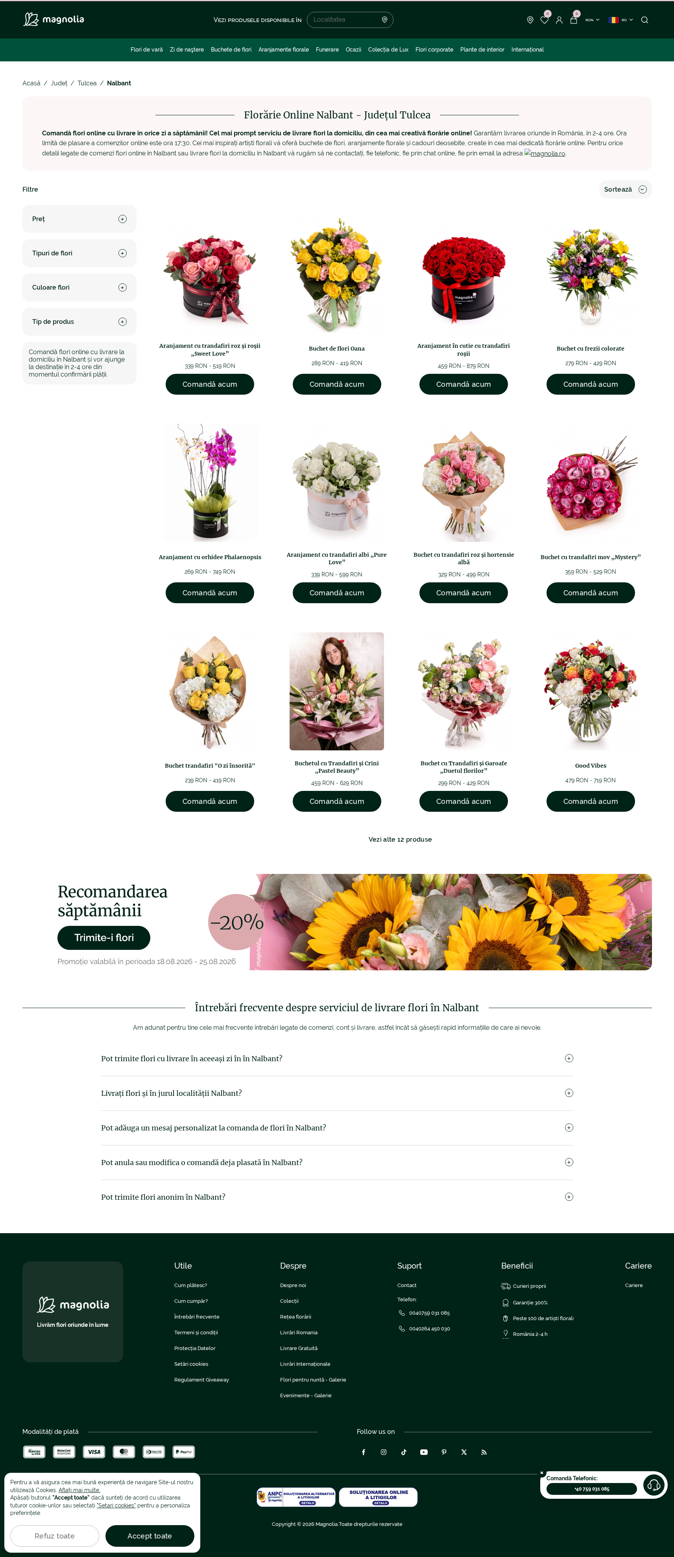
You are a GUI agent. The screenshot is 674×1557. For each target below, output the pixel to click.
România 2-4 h (530, 1334)
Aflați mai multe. (79, 1490)
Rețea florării (295, 1317)
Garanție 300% (530, 1303)
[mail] (544, 153)
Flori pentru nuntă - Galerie (313, 1380)
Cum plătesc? (190, 1285)
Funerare (327, 49)
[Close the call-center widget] (542, 1473)
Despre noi (293, 1285)
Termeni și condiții (196, 1332)
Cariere (634, 1285)
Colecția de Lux (388, 49)
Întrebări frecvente (197, 1317)
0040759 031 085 (429, 1313)
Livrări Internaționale (305, 1364)
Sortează (618, 189)
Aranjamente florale (284, 49)
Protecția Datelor (195, 1348)
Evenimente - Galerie (306, 1395)
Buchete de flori (231, 49)
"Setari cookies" (116, 1505)
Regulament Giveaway (201, 1380)
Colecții (289, 1301)
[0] (545, 20)
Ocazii (353, 49)
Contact (407, 1285)
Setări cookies (191, 1364)
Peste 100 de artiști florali (543, 1318)
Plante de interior (482, 49)
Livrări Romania (299, 1332)
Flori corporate (434, 49)
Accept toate (149, 1536)
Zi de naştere (187, 49)
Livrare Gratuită (299, 1348)
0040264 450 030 (429, 1329)
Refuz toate (55, 1536)
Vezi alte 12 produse (400, 839)
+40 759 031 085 (591, 1489)
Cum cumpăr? (191, 1301)
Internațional (528, 49)
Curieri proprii (529, 1286)
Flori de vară (147, 49)
